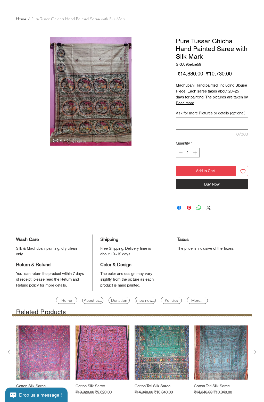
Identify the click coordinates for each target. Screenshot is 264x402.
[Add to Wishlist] (243, 171)
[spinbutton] (188, 152)
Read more (185, 103)
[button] (171, 300)
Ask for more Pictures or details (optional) (210, 113)
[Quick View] (43, 352)
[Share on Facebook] (179, 208)
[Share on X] (208, 208)
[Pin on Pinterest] (189, 208)
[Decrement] (180, 152)
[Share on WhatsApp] (199, 208)
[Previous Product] (9, 352)
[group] (132, 360)
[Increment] (195, 152)
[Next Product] (255, 352)
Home (21, 19)
